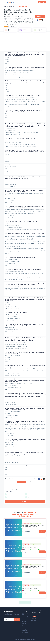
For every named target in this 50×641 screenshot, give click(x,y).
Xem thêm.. (38, 489)
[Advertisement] (25, 42)
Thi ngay (42, 531)
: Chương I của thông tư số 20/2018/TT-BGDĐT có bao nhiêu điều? (23, 466)
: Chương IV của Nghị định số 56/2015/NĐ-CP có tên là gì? (21, 257)
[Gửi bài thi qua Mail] (40, 20)
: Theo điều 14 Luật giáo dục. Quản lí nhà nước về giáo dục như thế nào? (24, 233)
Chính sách (33, 620)
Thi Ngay (39, 16)
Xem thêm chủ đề (25, 602)
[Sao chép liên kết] (42, 20)
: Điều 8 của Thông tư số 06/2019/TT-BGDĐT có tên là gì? (21, 221)
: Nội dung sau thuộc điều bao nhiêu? (16, 312)
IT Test (23, 619)
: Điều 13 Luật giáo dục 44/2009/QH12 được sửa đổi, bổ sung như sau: (24, 269)
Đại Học (24, 621)
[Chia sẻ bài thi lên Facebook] (38, 20)
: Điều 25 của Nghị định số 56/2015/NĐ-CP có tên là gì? (20, 138)
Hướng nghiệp (25, 616)
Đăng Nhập (22, 481)
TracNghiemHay (31, 639)
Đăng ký (17, 619)
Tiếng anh (24, 623)
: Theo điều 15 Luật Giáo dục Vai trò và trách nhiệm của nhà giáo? (22, 95)
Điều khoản (33, 618)
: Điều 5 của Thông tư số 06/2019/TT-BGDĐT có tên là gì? (21, 165)
